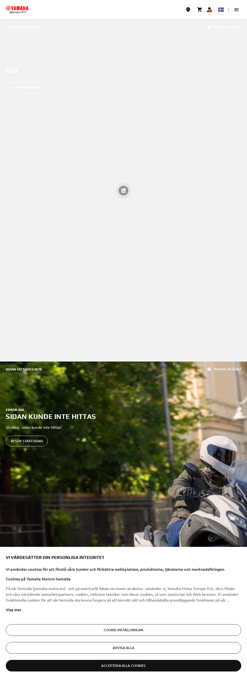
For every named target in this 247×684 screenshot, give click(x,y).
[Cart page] (200, 10)
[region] (123, 615)
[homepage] (17, 9)
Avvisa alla (123, 647)
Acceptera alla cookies (123, 665)
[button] (236, 9)
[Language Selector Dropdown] (221, 9)
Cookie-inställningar (124, 630)
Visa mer (13, 609)
